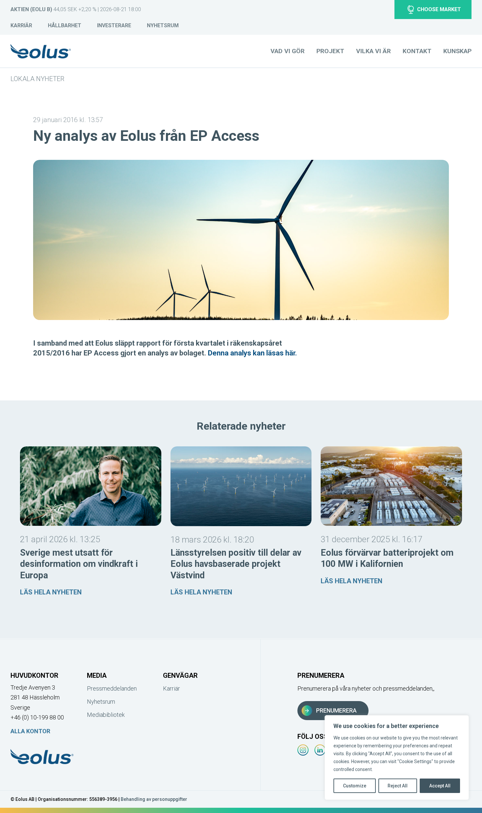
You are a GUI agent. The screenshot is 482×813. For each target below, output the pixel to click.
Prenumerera (336, 710)
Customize (354, 785)
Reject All (398, 785)
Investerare (114, 25)
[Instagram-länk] (303, 750)
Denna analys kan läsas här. (252, 353)
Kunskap (457, 51)
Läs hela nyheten (51, 592)
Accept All (440, 785)
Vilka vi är (373, 51)
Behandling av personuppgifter (154, 799)
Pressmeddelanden (112, 688)
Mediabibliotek (106, 714)
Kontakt (417, 51)
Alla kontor (30, 731)
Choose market (439, 9)
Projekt (330, 51)
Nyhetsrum (163, 25)
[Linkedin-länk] (320, 750)
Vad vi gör (288, 51)
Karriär (21, 25)
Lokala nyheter (37, 79)
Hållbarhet (64, 25)
